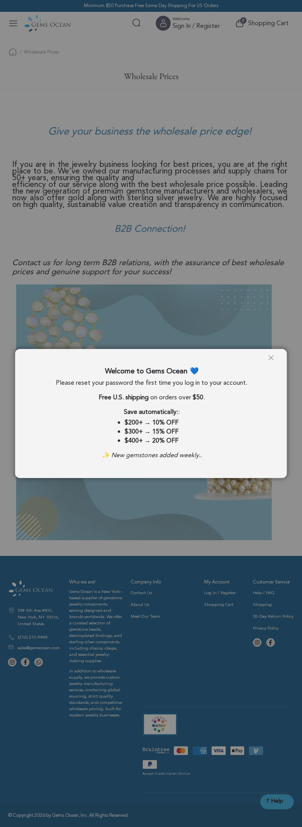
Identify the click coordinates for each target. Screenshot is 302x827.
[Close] (274, 360)
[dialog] (151, 413)
